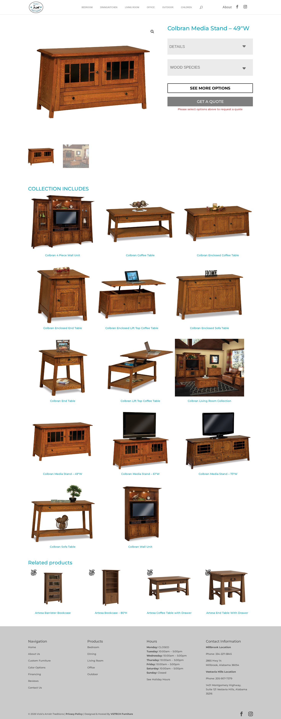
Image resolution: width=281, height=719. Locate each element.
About (227, 7)
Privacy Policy (74, 713)
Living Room (132, 7)
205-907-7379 (223, 678)
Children (186, 7)
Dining (92, 653)
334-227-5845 (223, 653)
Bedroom (87, 7)
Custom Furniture (39, 660)
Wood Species (185, 67)
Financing (34, 674)
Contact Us (35, 687)
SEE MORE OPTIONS (210, 88)
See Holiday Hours (158, 679)
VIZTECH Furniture (122, 713)
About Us (34, 653)
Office (151, 7)
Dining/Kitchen (108, 7)
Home (32, 647)
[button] (152, 31)
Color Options (36, 667)
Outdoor (167, 7)
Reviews (33, 680)
